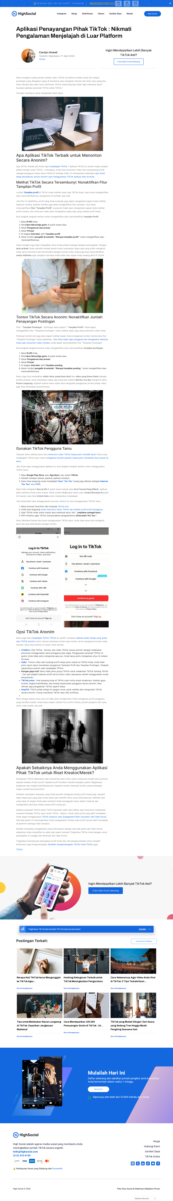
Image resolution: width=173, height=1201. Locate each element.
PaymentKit (57, 1168)
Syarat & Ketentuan (135, 1189)
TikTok (42, 59)
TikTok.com (63, 506)
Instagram (61, 13)
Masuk (130, 13)
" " (65, 481)
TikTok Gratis (152, 1156)
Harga (74, 13)
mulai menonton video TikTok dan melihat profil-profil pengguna (71, 509)
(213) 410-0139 (21, 1155)
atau (35, 484)
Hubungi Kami (152, 1146)
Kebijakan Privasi (152, 1189)
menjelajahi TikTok (59, 166)
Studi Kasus (87, 13)
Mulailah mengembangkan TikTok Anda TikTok (70, 844)
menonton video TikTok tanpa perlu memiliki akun (72, 454)
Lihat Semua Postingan (144, 941)
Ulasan (101, 13)
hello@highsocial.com (25, 1151)
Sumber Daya (115, 13)
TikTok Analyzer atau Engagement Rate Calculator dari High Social (74, 816)
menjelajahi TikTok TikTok (43, 638)
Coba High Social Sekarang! (128, 62)
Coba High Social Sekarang (105, 890)
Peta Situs (121, 1189)
